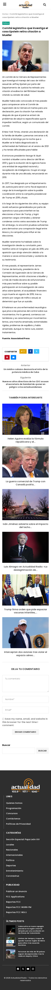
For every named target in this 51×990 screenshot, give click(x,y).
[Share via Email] (13, 357)
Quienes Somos (14, 803)
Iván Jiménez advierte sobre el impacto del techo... (25, 525)
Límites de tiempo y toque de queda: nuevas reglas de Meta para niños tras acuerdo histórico (31, 941)
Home (5, 14)
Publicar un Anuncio (16, 891)
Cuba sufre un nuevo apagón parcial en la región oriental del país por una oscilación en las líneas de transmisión (31, 929)
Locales (10, 844)
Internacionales (14, 855)
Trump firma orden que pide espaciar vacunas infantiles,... (25, 611)
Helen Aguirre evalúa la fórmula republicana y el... (25, 440)
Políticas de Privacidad (18, 823)
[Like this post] (24, 351)
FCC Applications (15, 896)
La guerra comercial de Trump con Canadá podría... (25, 483)
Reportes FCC (13, 901)
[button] (44, 4)
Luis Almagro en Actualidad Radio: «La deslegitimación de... (25, 568)
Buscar (6, 745)
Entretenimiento (14, 870)
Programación (13, 808)
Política (10, 860)
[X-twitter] (23, 969)
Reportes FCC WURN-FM (18, 907)
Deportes (11, 865)
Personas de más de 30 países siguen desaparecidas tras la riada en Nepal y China (31, 954)
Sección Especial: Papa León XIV (23, 839)
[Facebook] (18, 969)
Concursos (12, 813)
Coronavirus (12, 875)
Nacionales (12, 849)
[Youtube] (28, 969)
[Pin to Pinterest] (7, 357)
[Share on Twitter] (36, 351)
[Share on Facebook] (30, 351)
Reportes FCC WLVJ (16, 912)
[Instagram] (33, 969)
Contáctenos (13, 818)
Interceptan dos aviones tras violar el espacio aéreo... (25, 653)
